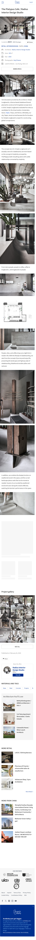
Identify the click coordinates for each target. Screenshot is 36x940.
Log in (31, 2)
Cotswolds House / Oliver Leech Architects (23, 730)
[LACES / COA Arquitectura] (7, 757)
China (26, 46)
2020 (9, 57)
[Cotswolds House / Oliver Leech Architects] (9, 732)
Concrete (18, 688)
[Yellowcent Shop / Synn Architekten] (7, 784)
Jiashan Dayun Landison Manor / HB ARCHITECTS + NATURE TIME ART (23, 834)
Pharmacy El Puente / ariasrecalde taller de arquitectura (22, 768)
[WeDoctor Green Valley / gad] (7, 823)
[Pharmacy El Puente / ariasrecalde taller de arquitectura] (7, 771)
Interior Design (12, 46)
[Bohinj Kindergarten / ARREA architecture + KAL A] (9, 705)
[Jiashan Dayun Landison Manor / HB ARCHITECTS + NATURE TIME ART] (7, 837)
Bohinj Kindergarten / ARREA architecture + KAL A (24, 703)
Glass (4, 688)
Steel (11, 688)
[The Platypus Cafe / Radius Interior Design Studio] (17, 601)
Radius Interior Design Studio (21, 50)
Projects (26, 688)
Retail (3, 46)
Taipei (8, 113)
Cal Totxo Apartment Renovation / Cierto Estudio (23, 716)
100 (10, 53)
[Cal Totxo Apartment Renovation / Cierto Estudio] (9, 719)
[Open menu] (2, 2)
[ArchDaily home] (17, 2)
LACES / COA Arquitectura (23, 753)
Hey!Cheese (17, 60)
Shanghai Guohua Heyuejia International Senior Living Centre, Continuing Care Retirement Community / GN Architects (24, 810)
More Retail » (29, 791)
